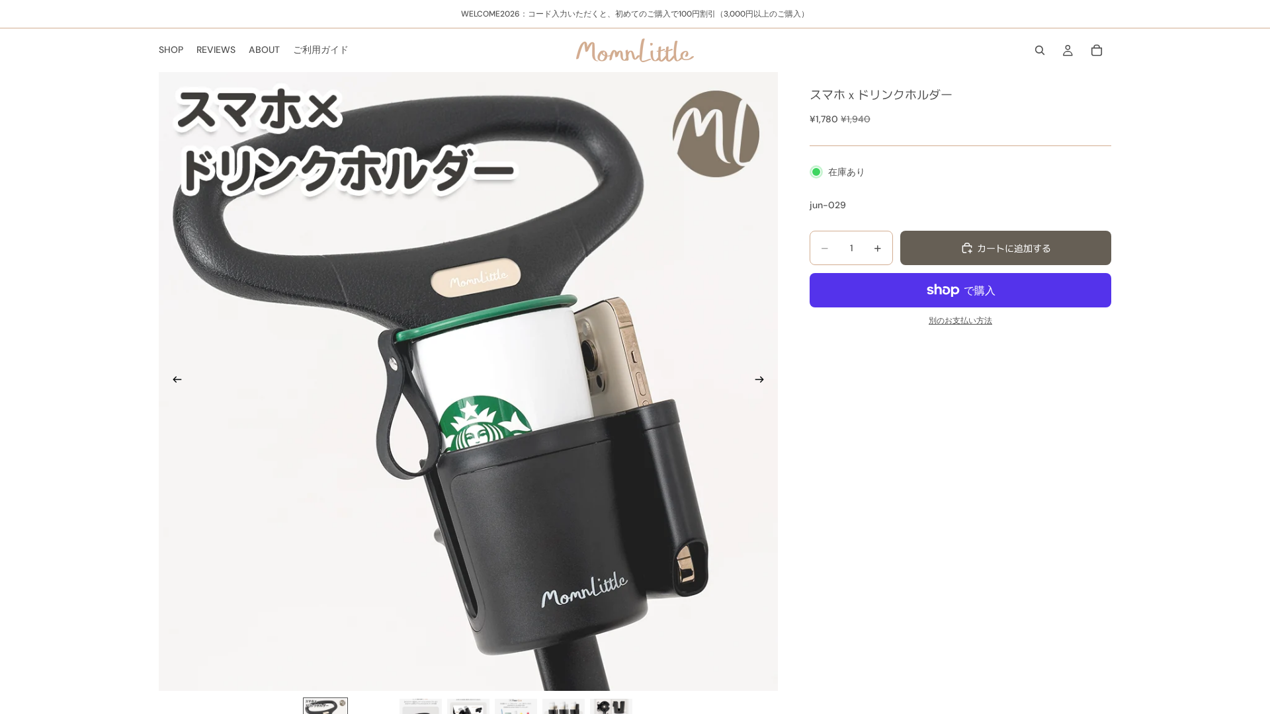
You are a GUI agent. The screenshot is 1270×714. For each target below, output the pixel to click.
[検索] (1039, 50)
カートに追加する (1014, 248)
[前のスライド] (173, 381)
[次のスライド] (763, 381)
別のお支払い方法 (960, 320)
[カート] (1096, 50)
